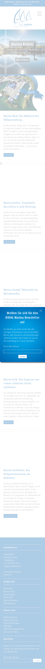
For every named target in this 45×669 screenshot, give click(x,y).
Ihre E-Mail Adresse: (11, 346)
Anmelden (23, 356)
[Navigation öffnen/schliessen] (39, 13)
